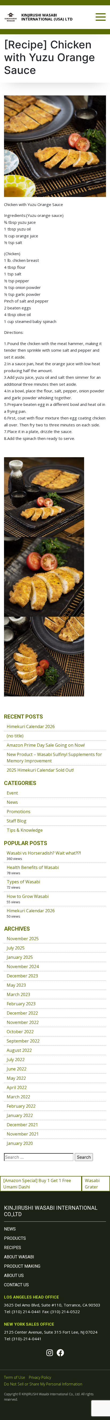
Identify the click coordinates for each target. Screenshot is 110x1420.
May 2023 (16, 985)
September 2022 (23, 1041)
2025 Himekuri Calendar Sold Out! (40, 770)
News (12, 802)
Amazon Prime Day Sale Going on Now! (46, 745)
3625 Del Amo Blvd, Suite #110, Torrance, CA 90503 (52, 1305)
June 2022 (16, 1069)
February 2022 (21, 1106)
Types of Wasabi (23, 882)
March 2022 (18, 1097)
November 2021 (23, 1134)
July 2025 (16, 948)
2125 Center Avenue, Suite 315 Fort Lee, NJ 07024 (50, 1332)
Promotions (18, 811)
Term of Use (14, 1377)
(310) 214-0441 (26, 1311)
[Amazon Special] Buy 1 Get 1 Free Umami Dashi (37, 1184)
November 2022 (23, 1022)
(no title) (15, 736)
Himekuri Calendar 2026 (31, 726)
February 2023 (21, 1004)
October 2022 (20, 1032)
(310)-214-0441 (27, 1338)
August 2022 (19, 1050)
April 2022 (17, 1087)
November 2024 (23, 966)
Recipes (12, 1247)
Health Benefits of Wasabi (33, 867)
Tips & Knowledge (25, 830)
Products (15, 1238)
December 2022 (22, 1013)
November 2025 (23, 939)
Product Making (22, 1266)
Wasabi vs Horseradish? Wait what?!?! (44, 853)
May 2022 (16, 1078)
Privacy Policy (40, 1377)
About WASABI (19, 1256)
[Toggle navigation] (100, 17)
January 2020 (20, 1143)
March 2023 (18, 994)
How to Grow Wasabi (28, 896)
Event (12, 793)
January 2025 (20, 957)
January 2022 (20, 1115)
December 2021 (22, 1125)
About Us (14, 1275)
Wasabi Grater (92, 1184)
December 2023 (22, 976)
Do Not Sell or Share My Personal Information (43, 1384)
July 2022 (16, 1059)
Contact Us (16, 1284)
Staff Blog (16, 821)
